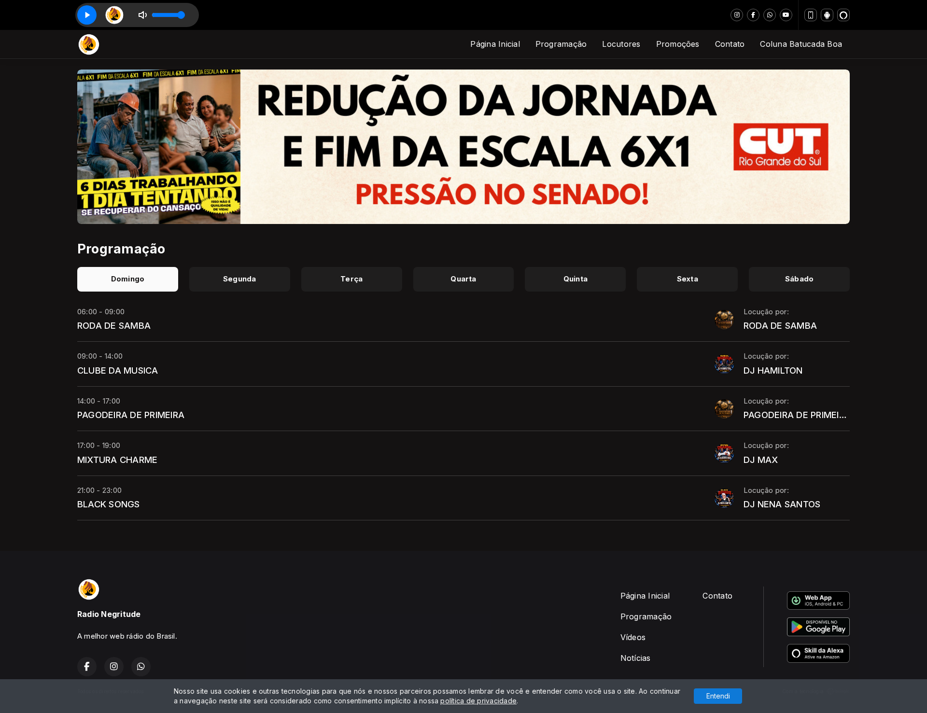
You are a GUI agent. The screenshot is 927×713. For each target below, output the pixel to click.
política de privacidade (478, 701)
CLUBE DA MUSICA (117, 370)
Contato (730, 44)
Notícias (635, 658)
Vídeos (633, 637)
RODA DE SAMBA (114, 325)
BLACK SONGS (108, 504)
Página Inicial (495, 44)
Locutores (621, 44)
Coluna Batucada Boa (801, 44)
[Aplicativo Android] (827, 15)
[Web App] (810, 15)
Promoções (678, 44)
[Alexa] (843, 15)
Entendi (718, 696)
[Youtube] (786, 15)
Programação (561, 44)
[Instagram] (736, 15)
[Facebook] (753, 15)
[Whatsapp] (769, 15)
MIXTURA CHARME (117, 459)
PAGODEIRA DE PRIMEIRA (130, 414)
